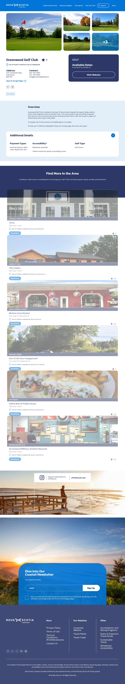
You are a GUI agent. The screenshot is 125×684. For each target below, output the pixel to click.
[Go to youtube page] (21, 651)
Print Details (10, 94)
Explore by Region (66, 5)
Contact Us (52, 643)
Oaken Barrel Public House (22, 403)
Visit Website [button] (94, 74)
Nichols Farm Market (19, 313)
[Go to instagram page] (12, 88)
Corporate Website (78, 629)
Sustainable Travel (106, 641)
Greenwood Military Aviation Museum (28, 448)
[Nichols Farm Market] (62, 294)
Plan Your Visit (90, 5)
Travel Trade (79, 637)
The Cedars (15, 268)
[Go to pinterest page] (26, 651)
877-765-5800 (34, 75)
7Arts (12, 222)
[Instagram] (42, 479)
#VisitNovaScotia (78, 478)
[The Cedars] (62, 248)
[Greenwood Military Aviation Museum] (62, 429)
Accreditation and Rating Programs (109, 629)
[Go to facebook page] (8, 88)
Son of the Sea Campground (23, 358)
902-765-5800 (34, 73)
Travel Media (79, 633)
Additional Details (21, 135)
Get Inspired (79, 5)
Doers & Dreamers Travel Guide (109, 635)
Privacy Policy (69, 598)
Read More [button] (15, 233)
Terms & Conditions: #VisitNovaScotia (55, 637)
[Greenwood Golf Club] (34, 32)
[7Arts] (62, 203)
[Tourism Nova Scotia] (17, 5)
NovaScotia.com (56, 675)
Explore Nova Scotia (50, 5)
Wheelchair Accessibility (106, 647)
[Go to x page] (17, 651)
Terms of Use (53, 631)
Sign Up (91, 588)
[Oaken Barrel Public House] (62, 384)
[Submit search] (99, 6)
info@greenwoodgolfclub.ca (39, 77)
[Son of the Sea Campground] (62, 339)
